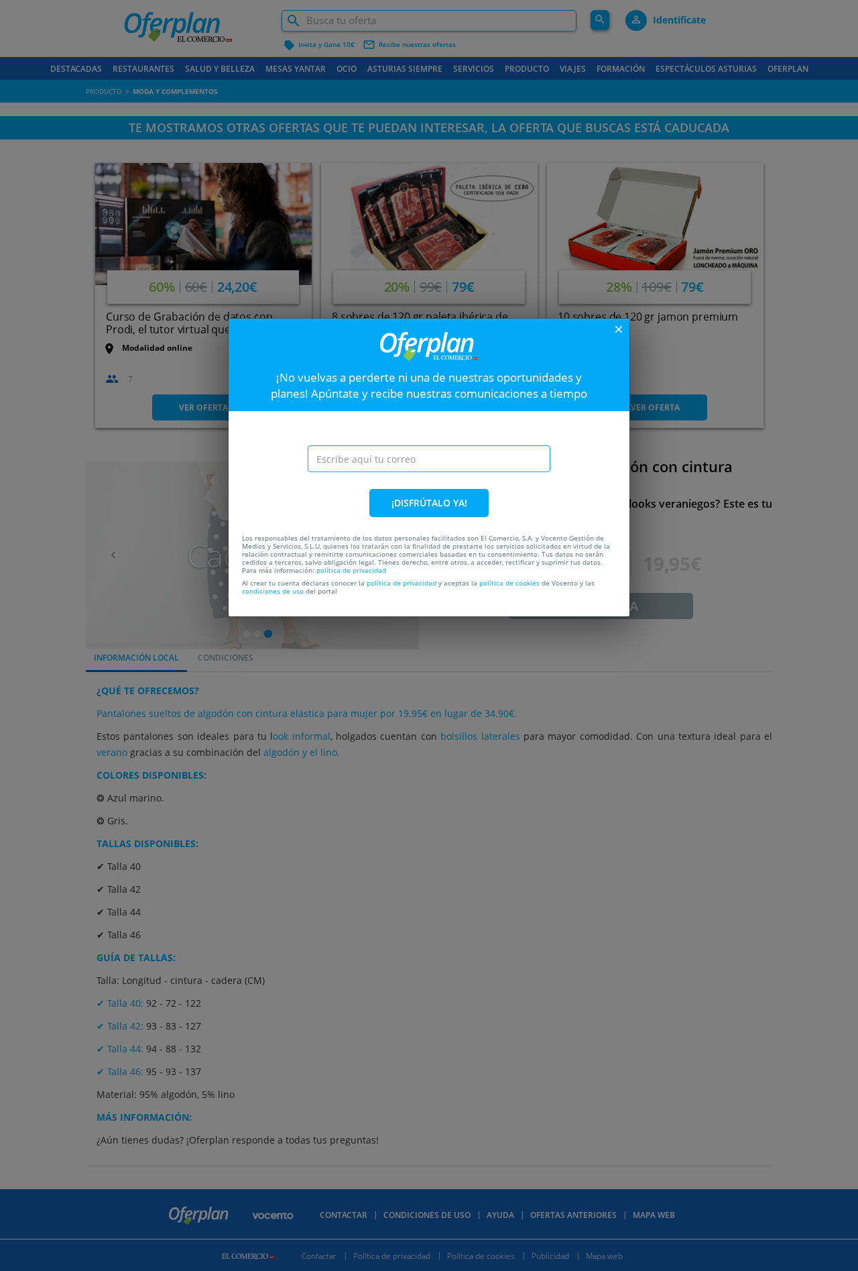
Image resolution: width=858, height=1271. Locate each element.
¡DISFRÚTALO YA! (429, 502)
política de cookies (509, 583)
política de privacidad (351, 570)
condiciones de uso (273, 591)
